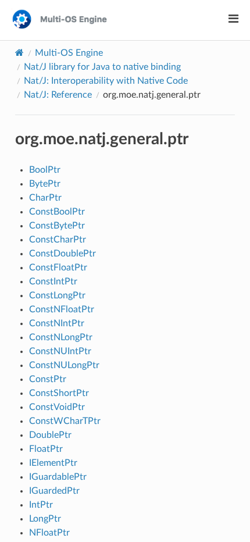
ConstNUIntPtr (60, 351)
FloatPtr (46, 449)
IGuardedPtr (54, 490)
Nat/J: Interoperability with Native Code (106, 80)
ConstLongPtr (57, 295)
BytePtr (44, 183)
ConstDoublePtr (62, 253)
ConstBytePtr (57, 225)
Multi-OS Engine (69, 53)
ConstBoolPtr (57, 211)
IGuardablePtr (58, 477)
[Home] (19, 53)
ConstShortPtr (59, 393)
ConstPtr (47, 379)
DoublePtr (50, 435)
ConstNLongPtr (60, 337)
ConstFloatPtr (58, 267)
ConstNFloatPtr (61, 309)
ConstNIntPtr (56, 323)
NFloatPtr (49, 532)
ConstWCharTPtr (65, 421)
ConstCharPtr (57, 239)
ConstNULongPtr (64, 365)
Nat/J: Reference (58, 94)
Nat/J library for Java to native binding (102, 67)
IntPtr (41, 504)
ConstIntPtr (53, 281)
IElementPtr (53, 463)
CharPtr (45, 197)
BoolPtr (44, 169)
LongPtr (45, 518)
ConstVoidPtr (57, 407)
